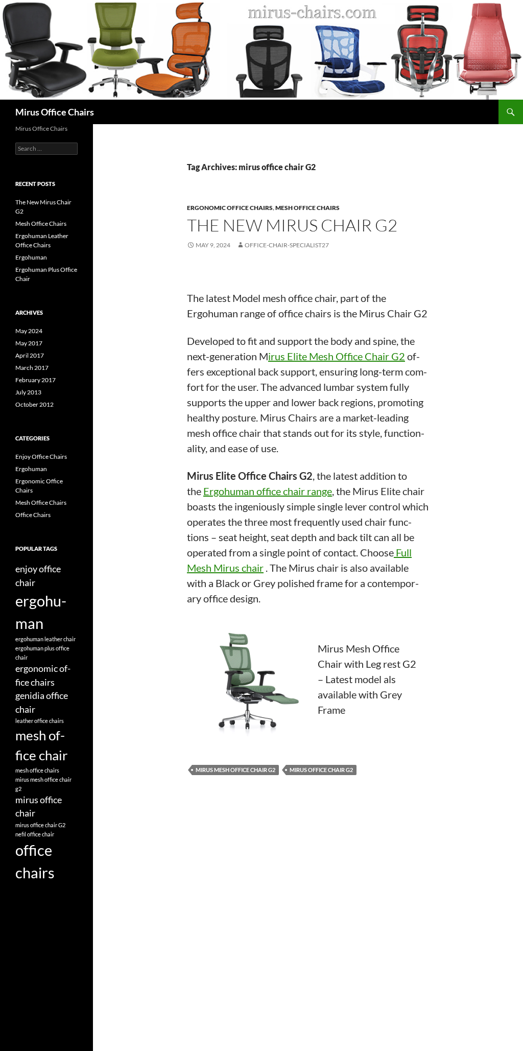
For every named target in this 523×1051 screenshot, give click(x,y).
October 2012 (34, 404)
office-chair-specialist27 (287, 245)
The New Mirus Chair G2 (292, 225)
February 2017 (35, 380)
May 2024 (28, 331)
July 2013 (28, 392)
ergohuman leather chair (45, 639)
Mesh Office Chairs (307, 208)
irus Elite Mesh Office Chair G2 (336, 356)
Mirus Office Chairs (54, 112)
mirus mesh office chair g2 (235, 769)
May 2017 (28, 343)
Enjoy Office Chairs (41, 456)
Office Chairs (33, 515)
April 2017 (29, 355)
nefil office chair (34, 834)
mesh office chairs (37, 770)
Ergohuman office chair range (267, 491)
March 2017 (32, 367)
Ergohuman (31, 257)
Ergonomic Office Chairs (230, 208)
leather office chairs (39, 720)
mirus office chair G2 (321, 769)
